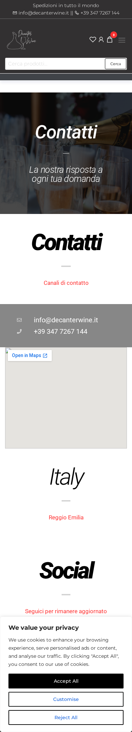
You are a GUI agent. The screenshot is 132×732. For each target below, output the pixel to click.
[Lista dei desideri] (92, 39)
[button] (121, 40)
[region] (66, 674)
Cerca (115, 63)
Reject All (66, 717)
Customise (66, 699)
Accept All (66, 681)
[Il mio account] (101, 39)
